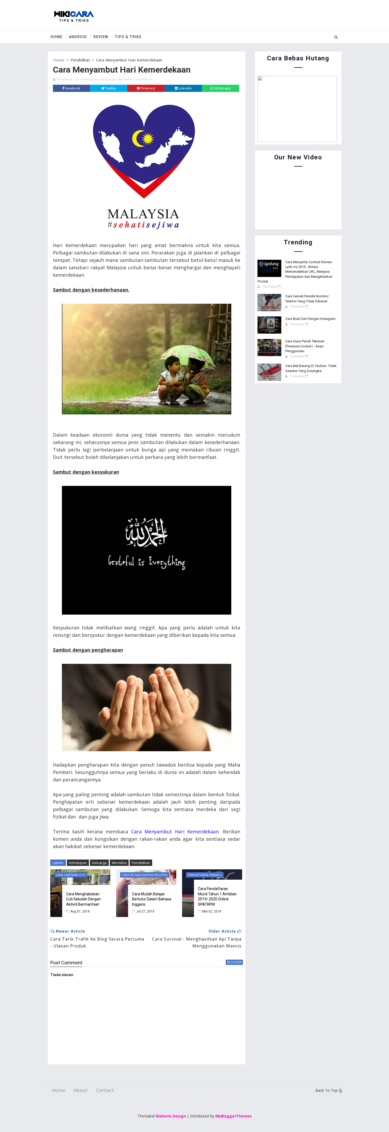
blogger (234, 962)
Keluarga (108, 79)
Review (100, 37)
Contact (105, 1090)
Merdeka (124, 79)
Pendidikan (80, 59)
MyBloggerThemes (233, 1115)
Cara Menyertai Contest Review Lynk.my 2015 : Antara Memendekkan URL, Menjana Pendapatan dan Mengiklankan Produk (294, 271)
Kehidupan (89, 79)
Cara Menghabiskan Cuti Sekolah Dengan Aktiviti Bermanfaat (83, 899)
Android (78, 37)
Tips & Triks (128, 37)
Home (56, 37)
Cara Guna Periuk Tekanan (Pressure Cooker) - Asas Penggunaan (304, 346)
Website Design (171, 1115)
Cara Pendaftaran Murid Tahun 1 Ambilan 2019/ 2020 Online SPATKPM (217, 896)
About (81, 1090)
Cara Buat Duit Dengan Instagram (310, 319)
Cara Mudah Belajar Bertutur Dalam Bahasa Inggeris (151, 899)
